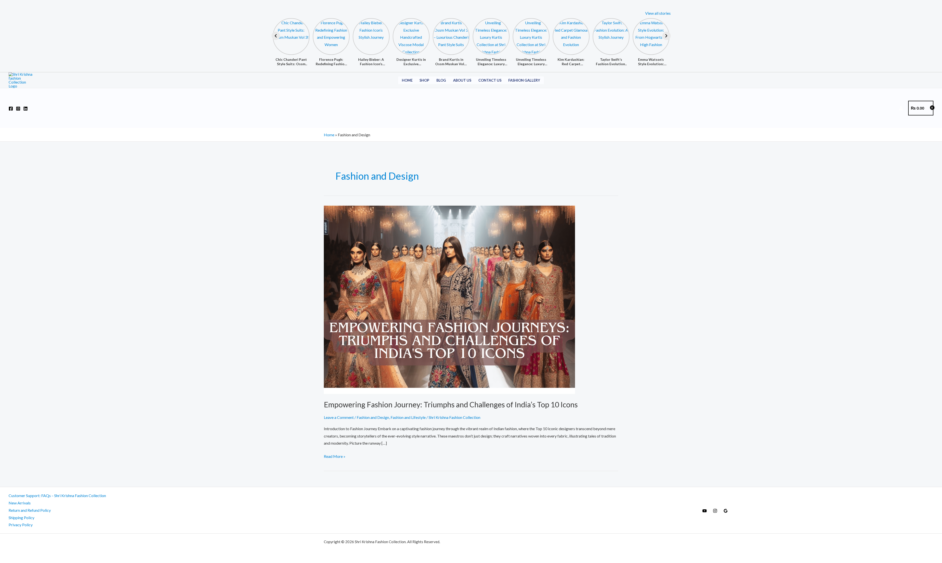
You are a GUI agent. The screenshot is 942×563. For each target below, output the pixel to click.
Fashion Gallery (524, 80)
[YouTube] (704, 511)
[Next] (666, 36)
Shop (424, 80)
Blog (441, 80)
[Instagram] (18, 108)
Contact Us (489, 80)
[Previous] (276, 36)
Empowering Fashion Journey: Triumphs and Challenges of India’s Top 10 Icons (451, 404)
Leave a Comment (339, 417)
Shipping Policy (21, 517)
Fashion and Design (373, 417)
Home (407, 80)
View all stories (658, 13)
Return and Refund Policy (30, 510)
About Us (462, 80)
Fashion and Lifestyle (408, 417)
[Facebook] (11, 108)
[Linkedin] (25, 108)
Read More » (334, 456)
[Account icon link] (901, 108)
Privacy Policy (21, 524)
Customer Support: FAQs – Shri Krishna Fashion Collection (57, 495)
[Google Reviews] (725, 511)
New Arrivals (20, 502)
